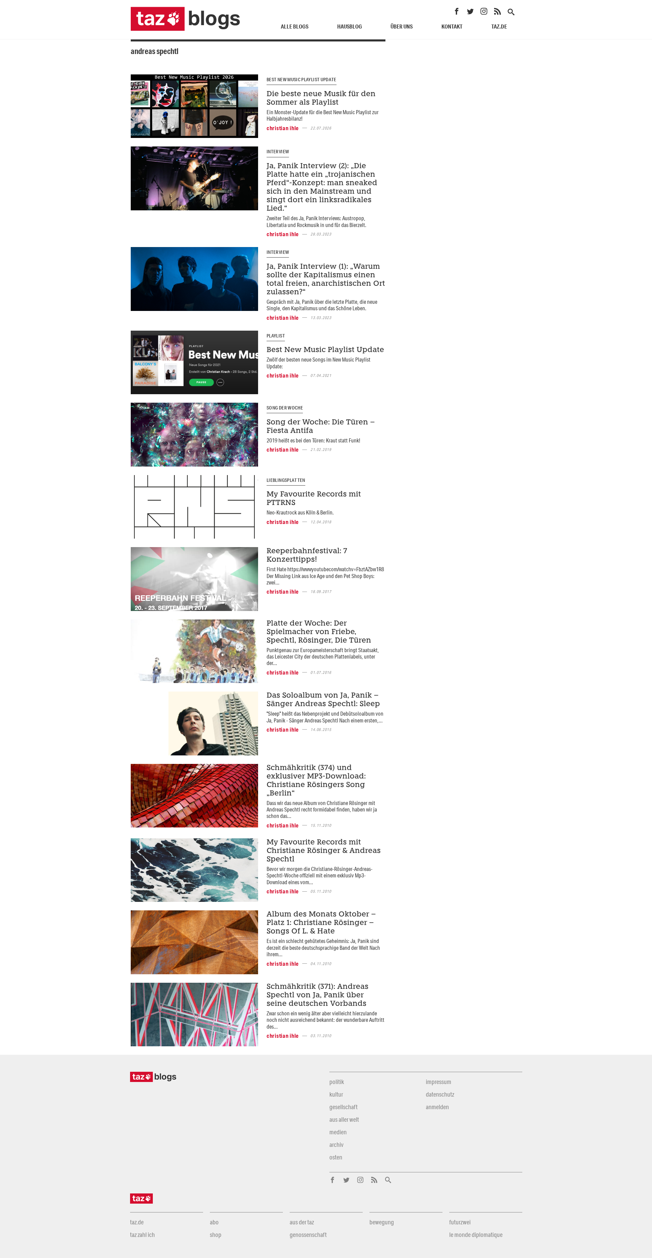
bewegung (381, 1222)
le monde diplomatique (476, 1234)
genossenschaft (308, 1234)
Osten (335, 1157)
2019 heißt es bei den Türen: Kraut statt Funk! (313, 440)
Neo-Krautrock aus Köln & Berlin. (300, 512)
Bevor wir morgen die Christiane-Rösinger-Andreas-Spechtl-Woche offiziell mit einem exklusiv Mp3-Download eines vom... (320, 875)
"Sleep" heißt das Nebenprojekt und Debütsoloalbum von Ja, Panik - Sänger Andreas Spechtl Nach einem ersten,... (325, 716)
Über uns (402, 26)
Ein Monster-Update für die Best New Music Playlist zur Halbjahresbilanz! (323, 115)
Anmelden (437, 1107)
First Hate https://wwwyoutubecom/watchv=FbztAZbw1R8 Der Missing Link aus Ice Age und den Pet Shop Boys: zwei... (325, 575)
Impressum (438, 1081)
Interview (278, 151)
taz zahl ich (142, 1234)
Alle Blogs (294, 26)
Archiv (336, 1144)
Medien (338, 1132)
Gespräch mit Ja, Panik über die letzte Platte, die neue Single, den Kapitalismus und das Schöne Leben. (322, 305)
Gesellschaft (343, 1107)
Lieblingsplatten (286, 480)
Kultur (336, 1094)
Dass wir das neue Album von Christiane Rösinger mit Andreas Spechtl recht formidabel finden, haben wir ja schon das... (322, 809)
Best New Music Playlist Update (302, 79)
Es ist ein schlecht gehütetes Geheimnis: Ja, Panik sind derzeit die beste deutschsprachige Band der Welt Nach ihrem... (323, 947)
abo (214, 1222)
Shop (215, 1234)
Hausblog (349, 26)
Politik (336, 1081)
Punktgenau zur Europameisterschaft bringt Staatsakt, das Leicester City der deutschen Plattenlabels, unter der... (323, 656)
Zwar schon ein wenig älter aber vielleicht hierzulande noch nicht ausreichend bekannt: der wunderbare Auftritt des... (325, 1020)
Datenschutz (440, 1094)
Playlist (276, 336)
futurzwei (460, 1222)
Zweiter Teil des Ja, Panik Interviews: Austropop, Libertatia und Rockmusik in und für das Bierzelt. (316, 221)
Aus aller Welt (344, 1119)
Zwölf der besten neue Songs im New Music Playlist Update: (318, 362)
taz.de (499, 26)
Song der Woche (285, 408)
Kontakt (452, 26)
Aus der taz (302, 1222)
